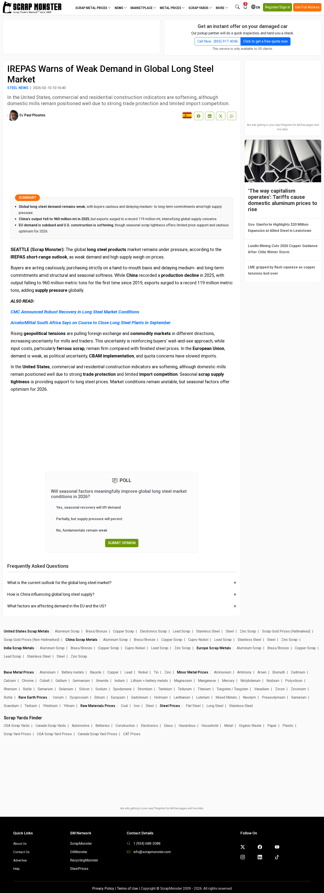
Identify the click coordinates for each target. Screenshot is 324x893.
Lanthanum (182, 697)
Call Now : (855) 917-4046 (217, 41)
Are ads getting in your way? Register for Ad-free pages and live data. (283, 127)
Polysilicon (293, 681)
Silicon (84, 689)
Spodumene (122, 689)
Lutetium (203, 697)
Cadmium (298, 672)
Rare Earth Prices (33, 697)
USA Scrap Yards (17, 726)
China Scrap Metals (81, 640)
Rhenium (10, 689)
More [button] (220, 8)
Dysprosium (79, 697)
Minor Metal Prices (192, 672)
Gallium (61, 681)
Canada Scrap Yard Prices (97, 734)
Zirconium (298, 689)
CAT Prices (131, 734)
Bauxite (95, 672)
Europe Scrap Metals (214, 648)
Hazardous (187, 726)
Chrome (28, 681)
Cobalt (45, 681)
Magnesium (183, 681)
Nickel (143, 672)
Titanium (204, 689)
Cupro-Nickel (198, 640)
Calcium (10, 681)
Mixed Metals (226, 697)
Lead (128, 672)
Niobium (272, 681)
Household (209, 726)
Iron (137, 706)
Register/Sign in (277, 7)
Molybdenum (250, 681)
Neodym (249, 697)
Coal (124, 706)
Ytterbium (50, 706)
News (119, 8)
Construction (125, 726)
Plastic (288, 726)
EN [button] (257, 7)
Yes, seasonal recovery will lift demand (88, 507)
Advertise (20, 860)
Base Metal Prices (19, 672)
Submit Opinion (122, 543)
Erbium (99, 697)
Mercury (228, 681)
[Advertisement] (81, 34)
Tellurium (185, 689)
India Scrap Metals (19, 648)
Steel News (17, 88)
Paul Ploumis (34, 115)
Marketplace (141, 8)
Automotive (80, 726)
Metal (228, 726)
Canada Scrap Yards (50, 726)
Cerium (58, 697)
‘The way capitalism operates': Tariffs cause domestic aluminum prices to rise (282, 200)
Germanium (81, 681)
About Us (20, 844)
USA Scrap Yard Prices (54, 734)
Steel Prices (170, 706)
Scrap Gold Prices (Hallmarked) (286, 631)
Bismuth (278, 672)
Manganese (207, 681)
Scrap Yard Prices (17, 734)
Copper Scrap (123, 631)
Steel (230, 631)
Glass (168, 726)
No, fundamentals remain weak (81, 530)
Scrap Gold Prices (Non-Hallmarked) (32, 640)
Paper (272, 726)
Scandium (11, 706)
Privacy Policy (103, 888)
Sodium (101, 689)
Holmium (161, 697)
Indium (119, 681)
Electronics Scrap (153, 631)
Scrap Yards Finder (23, 717)
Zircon (280, 689)
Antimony (244, 672)
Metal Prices (171, 8)
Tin (156, 672)
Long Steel (215, 706)
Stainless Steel (208, 631)
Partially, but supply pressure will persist (89, 519)
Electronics (149, 726)
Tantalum (165, 689)
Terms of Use (127, 888)
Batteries (102, 726)
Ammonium (222, 672)
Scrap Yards (198, 8)
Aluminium (48, 672)
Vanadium (261, 689)
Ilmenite (102, 681)
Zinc (167, 672)
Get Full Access (307, 7)
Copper (113, 672)
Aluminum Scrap (67, 631)
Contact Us (21, 852)
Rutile (27, 689)
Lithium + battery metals (149, 681)
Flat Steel (193, 706)
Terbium (31, 706)
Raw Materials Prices (97, 706)
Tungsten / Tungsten (232, 689)
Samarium (45, 689)
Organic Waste (250, 726)
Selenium (66, 689)
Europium (118, 697)
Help (16, 869)
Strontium (145, 689)
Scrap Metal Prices (91, 8)
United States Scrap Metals (26, 631)
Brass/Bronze (96, 631)
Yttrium (69, 706)
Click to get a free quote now (265, 41)
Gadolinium (139, 697)
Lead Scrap (181, 631)
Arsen (261, 672)
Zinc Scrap (248, 631)
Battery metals (72, 672)
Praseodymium (273, 697)
